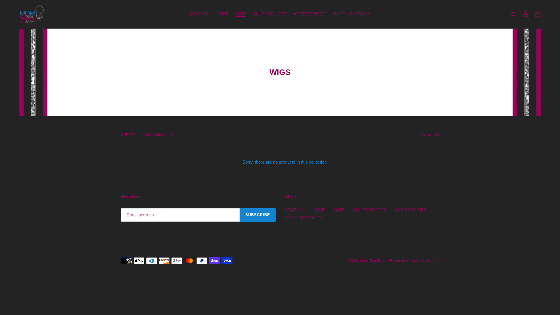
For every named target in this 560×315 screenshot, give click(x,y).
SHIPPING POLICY (303, 217)
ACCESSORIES (411, 209)
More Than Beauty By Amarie (383, 261)
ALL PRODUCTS (369, 209)
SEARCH (293, 209)
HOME (318, 209)
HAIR (339, 209)
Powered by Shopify (423, 261)
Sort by (128, 135)
